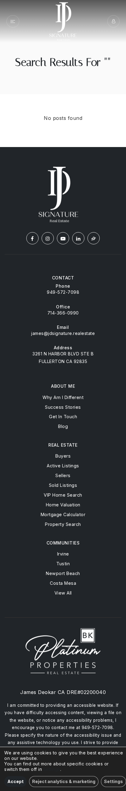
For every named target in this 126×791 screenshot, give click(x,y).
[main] (63, 73)
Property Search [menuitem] (63, 524)
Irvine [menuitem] (63, 553)
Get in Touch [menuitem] (63, 416)
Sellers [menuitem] (63, 475)
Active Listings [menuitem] (63, 465)
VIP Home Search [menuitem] (63, 495)
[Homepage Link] (63, 21)
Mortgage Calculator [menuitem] (63, 514)
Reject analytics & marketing (63, 781)
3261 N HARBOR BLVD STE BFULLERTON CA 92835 (63, 357)
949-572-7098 (63, 292)
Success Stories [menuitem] (63, 407)
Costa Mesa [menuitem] (63, 583)
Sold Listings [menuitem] (63, 485)
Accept (15, 781)
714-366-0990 (63, 312)
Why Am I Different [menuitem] (63, 397)
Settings (113, 781)
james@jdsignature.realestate (63, 333)
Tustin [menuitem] (63, 563)
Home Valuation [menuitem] (63, 504)
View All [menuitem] (63, 592)
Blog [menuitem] (63, 426)
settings (51, 769)
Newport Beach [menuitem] (63, 573)
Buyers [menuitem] (63, 455)
